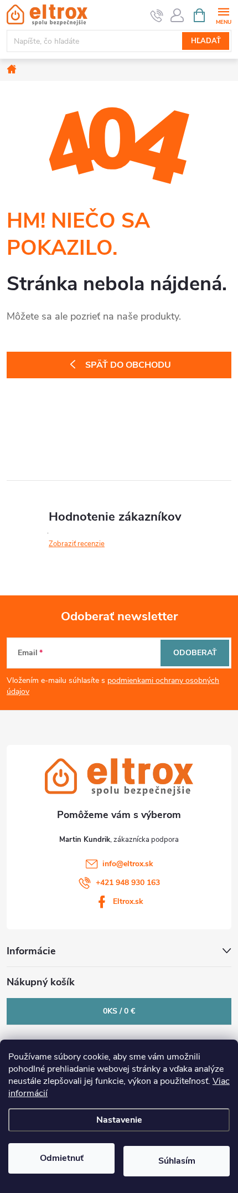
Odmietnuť (62, 1158)
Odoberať (195, 652)
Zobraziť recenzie (77, 544)
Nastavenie (119, 1120)
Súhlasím (176, 1161)
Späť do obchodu (128, 365)
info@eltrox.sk (127, 863)
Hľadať (206, 41)
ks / (119, 1011)
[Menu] (223, 14)
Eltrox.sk (128, 901)
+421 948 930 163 (128, 882)
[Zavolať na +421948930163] (157, 15)
